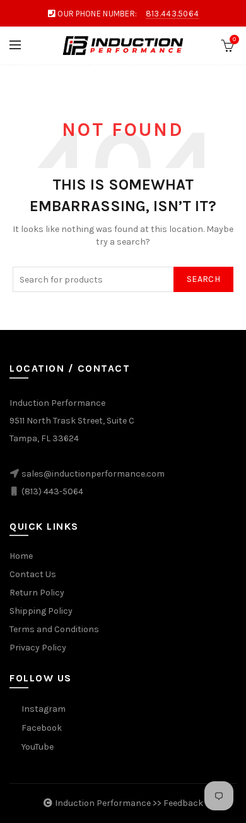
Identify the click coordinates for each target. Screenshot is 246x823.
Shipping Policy (41, 611)
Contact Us (32, 574)
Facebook (41, 727)
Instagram (43, 709)
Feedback (183, 803)
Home (21, 556)
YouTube (37, 746)
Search (203, 279)
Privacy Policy (37, 647)
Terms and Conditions (54, 629)
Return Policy (36, 592)
